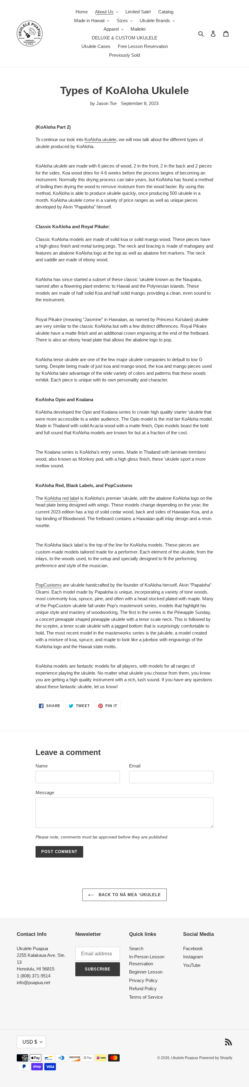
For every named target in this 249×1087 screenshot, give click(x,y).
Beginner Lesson (145, 971)
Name (42, 765)
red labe (70, 498)
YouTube (191, 965)
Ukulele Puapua (184, 1058)
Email (134, 765)
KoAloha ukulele (100, 139)
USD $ (29, 1042)
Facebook (193, 948)
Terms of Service (146, 997)
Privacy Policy (143, 980)
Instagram (193, 956)
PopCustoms (49, 585)
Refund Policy (143, 988)
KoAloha (52, 498)
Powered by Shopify (215, 1058)
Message (45, 792)
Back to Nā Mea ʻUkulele (129, 894)
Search (136, 948)
